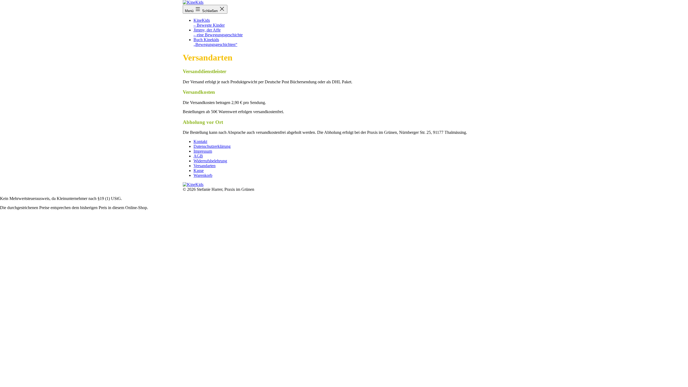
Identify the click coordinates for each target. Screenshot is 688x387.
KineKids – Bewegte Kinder (209, 22)
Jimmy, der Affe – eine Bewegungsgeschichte (218, 32)
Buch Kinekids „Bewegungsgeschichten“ (215, 42)
